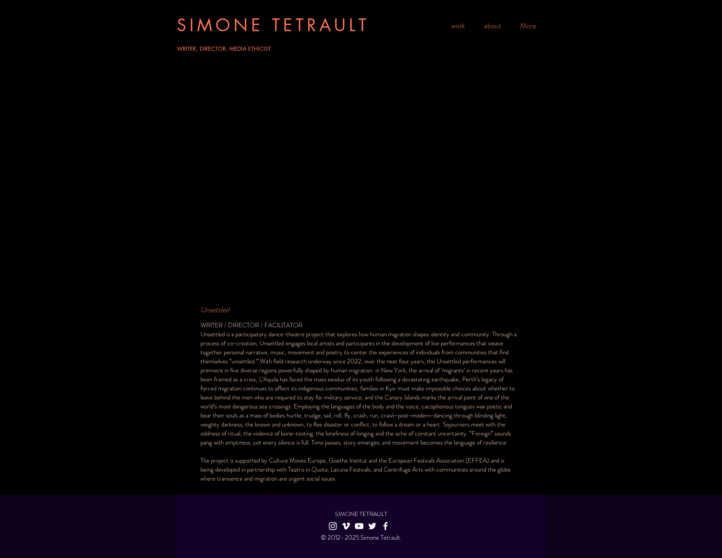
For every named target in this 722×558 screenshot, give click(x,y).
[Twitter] (372, 526)
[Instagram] (333, 526)
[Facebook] (385, 526)
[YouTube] (359, 526)
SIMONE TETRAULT (273, 25)
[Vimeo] (346, 526)
